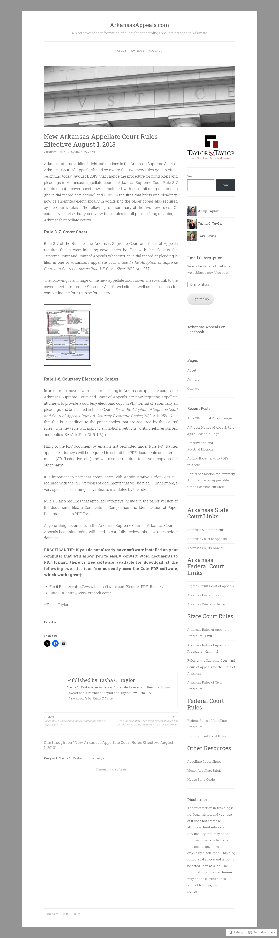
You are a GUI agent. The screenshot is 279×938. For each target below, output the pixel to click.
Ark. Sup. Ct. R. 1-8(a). (89, 434)
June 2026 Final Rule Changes (209, 418)
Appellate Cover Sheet (204, 761)
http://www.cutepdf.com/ (89, 592)
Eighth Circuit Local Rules (206, 736)
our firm (93, 568)
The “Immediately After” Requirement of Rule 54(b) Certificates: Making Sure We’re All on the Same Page (147, 720)
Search (192, 176)
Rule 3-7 (170, 182)
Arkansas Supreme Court (205, 530)
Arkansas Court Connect (205, 548)
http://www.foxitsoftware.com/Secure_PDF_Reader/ (119, 586)
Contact (155, 50)
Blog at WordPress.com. (62, 913)
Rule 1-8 (111, 195)
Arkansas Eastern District (206, 595)
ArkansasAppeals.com (139, 24)
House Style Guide (201, 779)
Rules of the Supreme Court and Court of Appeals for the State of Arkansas (211, 666)
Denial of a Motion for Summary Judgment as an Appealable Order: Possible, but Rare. (211, 480)
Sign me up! (200, 299)
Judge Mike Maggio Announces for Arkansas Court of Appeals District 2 (75, 720)
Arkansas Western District (207, 604)
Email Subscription (205, 257)
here (107, 292)
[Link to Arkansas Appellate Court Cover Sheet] (67, 367)
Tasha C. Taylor (82, 152)
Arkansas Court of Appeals (207, 539)
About (121, 50)
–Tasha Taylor (56, 604)
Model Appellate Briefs (204, 770)
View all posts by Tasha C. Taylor (90, 698)
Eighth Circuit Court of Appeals (210, 586)
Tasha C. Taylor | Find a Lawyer (82, 758)
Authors (138, 50)
